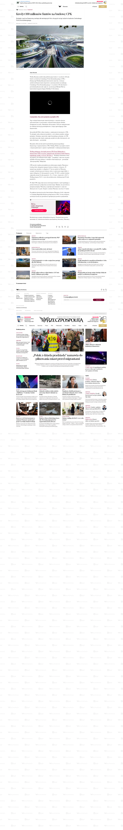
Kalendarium (28, 310)
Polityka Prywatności (29, 295)
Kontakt (18, 296)
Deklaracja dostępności (29, 301)
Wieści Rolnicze (51, 302)
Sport (85, 325)
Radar (80, 325)
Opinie (87, 375)
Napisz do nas (19, 298)
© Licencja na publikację (35, 224)
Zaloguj (102, 6)
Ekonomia (65, 6)
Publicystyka (59, 325)
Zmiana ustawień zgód (29, 296)
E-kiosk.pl (50, 295)
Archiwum (38, 299)
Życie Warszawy (51, 303)
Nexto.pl (50, 298)
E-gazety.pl (50, 296)
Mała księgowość (52, 299)
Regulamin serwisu (28, 298)
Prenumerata (39, 298)
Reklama (38, 295)
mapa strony (19, 310)
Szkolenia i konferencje (21, 307)
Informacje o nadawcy (29, 299)
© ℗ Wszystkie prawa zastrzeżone (38, 225)
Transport (30, 9)
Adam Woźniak (33, 72)
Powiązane (19, 233)
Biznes (25, 9)
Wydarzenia (32, 325)
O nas (17, 295)
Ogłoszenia (38, 296)
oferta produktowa (38, 310)
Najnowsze (39, 233)
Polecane (28, 233)
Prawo (46, 325)
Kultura (74, 325)
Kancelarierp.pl (51, 301)
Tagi (47, 233)
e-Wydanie (94, 6)
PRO (52, 325)
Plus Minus (67, 325)
